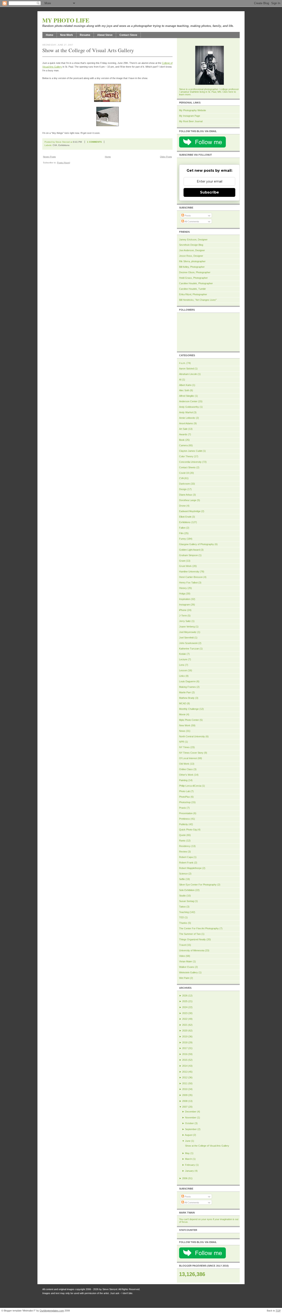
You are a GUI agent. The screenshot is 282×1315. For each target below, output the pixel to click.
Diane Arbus (185, 494)
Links (182, 676)
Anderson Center (188, 401)
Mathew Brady (187, 698)
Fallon (182, 527)
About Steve (105, 35)
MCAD (182, 703)
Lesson (183, 670)
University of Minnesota (191, 950)
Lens (181, 665)
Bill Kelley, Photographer (192, 267)
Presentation (186, 813)
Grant (182, 560)
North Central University (192, 736)
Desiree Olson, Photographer (194, 272)
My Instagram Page (189, 115)
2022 (184, 1019)
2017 (184, 1048)
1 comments (94, 142)
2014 (184, 1065)
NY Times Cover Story (191, 752)
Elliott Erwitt (185, 516)
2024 (184, 1007)
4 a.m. (182, 363)
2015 (184, 1060)
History (183, 588)
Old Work (184, 763)
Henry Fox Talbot (188, 582)
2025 (184, 1001)
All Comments (191, 221)
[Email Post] (107, 142)
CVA (55, 145)
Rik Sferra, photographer (192, 261)
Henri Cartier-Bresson (191, 577)
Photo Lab (184, 791)
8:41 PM (77, 142)
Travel (182, 945)
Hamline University (189, 571)
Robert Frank (186, 862)
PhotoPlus (184, 796)
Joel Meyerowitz (188, 632)
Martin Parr (185, 692)
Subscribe (209, 192)
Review (183, 851)
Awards (183, 434)
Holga (182, 593)
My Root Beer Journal (190, 121)
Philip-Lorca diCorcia (190, 785)
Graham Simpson (188, 555)
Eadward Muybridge (189, 511)
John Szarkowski (188, 643)
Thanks (183, 923)
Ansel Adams (186, 423)
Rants (182, 840)
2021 (184, 1025)
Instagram (184, 604)
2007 (184, 1106)
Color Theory (186, 456)
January (189, 1170)
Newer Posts (49, 156)
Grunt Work (185, 566)
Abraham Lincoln (188, 374)
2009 (184, 1095)
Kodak (182, 654)
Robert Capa (186, 857)
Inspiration (184, 599)
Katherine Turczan (189, 648)
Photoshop (185, 802)
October (189, 1123)
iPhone (182, 610)
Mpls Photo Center (189, 720)
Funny (182, 538)
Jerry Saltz (185, 621)
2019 (184, 1036)
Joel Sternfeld (186, 637)
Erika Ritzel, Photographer (193, 294)
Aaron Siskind (186, 368)
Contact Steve (128, 35)
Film (181, 533)
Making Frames (187, 687)
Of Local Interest (188, 758)
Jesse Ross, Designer (191, 256)
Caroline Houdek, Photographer (196, 283)
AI (180, 379)
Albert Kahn (185, 385)
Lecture (183, 659)
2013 (184, 1071)
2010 (184, 1089)
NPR (181, 741)
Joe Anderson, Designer (192, 250)
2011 (184, 1083)
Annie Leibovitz (187, 418)
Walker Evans (186, 967)
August (188, 1135)
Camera (183, 445)
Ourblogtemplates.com (52, 1310)
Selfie (182, 879)
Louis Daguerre (187, 681)
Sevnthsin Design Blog (191, 244)
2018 (184, 1042)
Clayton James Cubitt (190, 451)
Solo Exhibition (187, 890)
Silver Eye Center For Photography (198, 884)
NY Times (184, 747)
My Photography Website (192, 110)
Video (182, 956)
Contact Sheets (187, 467)
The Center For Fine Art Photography (199, 928)
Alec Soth (184, 390)
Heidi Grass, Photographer (193, 278)
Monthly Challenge (189, 709)
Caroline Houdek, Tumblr (192, 289)
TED (181, 917)
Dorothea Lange (187, 500)
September (191, 1129)
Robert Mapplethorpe (190, 868)
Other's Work (186, 774)
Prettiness (184, 818)
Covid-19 (184, 473)
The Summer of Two (190, 934)
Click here (228, 91)
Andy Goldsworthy (189, 407)
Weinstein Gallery (188, 972)
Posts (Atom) (63, 162)
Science (183, 873)
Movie (182, 714)
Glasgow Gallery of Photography (196, 544)
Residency (185, 846)
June (187, 1141)
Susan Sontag (186, 901)
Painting (183, 780)
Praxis (182, 807)
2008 (184, 1101)
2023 (184, 1013)
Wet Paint (184, 978)
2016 (184, 1054)
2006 (184, 1178)
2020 (184, 1030)
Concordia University (190, 462)
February (190, 1165)
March (188, 1159)
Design (183, 489)
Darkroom (184, 483)
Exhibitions (63, 145)
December (190, 1111)
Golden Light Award (189, 549)
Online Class (186, 769)
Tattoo (182, 906)
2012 (184, 1077)
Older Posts (166, 156)
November (190, 1117)
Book (182, 440)
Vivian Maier (185, 961)
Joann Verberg (187, 626)
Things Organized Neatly (192, 939)
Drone (182, 505)
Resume (85, 35)
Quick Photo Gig (188, 829)
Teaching (184, 912)
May (187, 1153)
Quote (182, 835)
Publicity (183, 824)
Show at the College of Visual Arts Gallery (88, 50)
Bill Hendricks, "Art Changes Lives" (198, 300)
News (182, 731)
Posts (187, 215)
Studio (182, 895)
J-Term (183, 615)
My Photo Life (65, 20)
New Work (66, 35)
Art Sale (183, 429)
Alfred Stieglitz (186, 396)
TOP (278, 1310)
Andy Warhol (186, 412)
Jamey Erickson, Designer (193, 239)
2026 (184, 995)
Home (49, 35)
